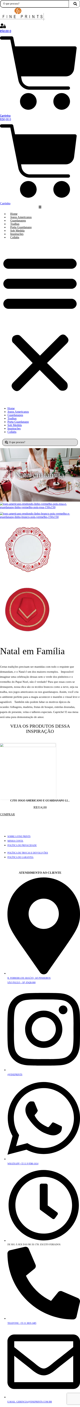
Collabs (14, 237)
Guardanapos (18, 220)
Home (13, 213)
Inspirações (16, 234)
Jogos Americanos (21, 217)
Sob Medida (17, 230)
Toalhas (14, 223)
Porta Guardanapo (21, 227)
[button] (40, 323)
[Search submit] (75, 3)
